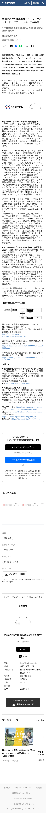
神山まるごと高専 (11, 562)
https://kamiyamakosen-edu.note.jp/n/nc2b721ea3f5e (14, 335)
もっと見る (40, 720)
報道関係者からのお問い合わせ (23, 793)
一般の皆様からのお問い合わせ (23, 804)
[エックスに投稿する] (11, 46)
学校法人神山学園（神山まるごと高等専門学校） (23, 636)
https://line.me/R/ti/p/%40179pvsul (26, 419)
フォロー (23, 649)
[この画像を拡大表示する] (11, 505)
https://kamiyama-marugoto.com (29, 407)
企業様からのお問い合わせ (23, 798)
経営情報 (7, 538)
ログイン (27, 3)
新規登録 (36, 3)
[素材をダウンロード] (28, 46)
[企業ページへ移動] (23, 621)
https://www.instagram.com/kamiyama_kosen (20, 417)
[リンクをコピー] (32, 46)
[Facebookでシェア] (16, 46)
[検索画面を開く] (43, 3)
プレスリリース (18, 597)
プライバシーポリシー (23, 788)
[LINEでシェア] (21, 46)
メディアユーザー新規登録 (23, 460)
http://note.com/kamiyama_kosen (24, 409)
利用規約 (39, 788)
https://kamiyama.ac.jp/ (28, 663)
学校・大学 (8, 550)
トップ (6, 597)
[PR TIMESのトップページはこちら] (10, 3)
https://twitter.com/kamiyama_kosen (27, 412)
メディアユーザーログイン (23, 447)
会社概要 (7, 788)
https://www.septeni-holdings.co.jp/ (20, 383)
